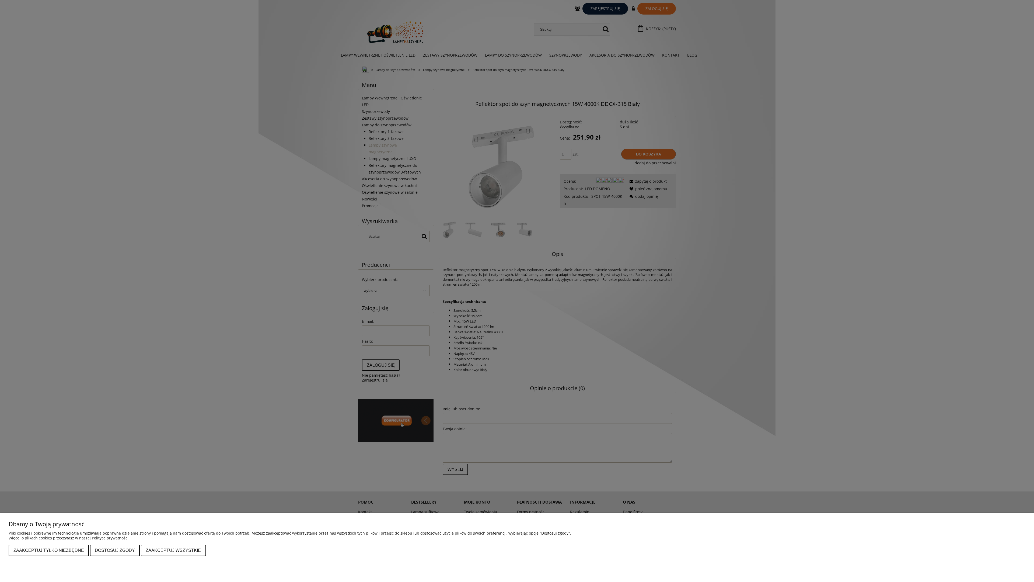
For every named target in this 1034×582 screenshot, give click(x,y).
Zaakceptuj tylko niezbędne (48, 550)
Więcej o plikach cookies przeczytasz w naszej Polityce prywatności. (69, 538)
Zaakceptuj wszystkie (173, 550)
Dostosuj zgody (115, 550)
